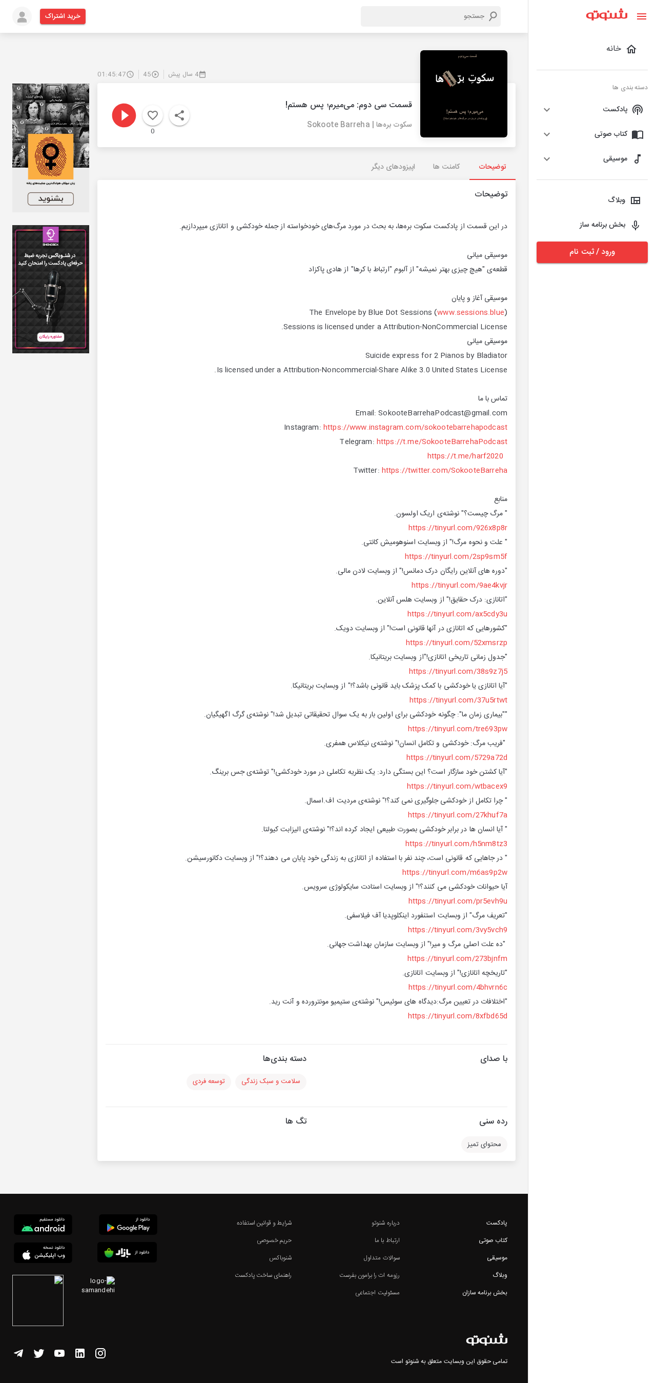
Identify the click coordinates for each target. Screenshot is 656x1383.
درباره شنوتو (385, 1223)
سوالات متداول (381, 1257)
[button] (592, 109)
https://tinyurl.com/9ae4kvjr (459, 585)
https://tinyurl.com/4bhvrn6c (457, 987)
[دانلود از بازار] (127, 1254)
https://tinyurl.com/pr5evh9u (457, 901)
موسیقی (497, 1257)
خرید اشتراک (62, 16)
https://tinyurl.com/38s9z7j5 (458, 672)
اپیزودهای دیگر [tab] (393, 167)
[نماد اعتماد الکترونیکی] (38, 1302)
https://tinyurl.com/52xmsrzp (456, 643)
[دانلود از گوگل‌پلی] (128, 1226)
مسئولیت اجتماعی (377, 1292)
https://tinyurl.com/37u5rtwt (458, 700)
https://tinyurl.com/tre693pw (457, 729)
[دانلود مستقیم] (43, 1226)
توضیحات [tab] (492, 167)
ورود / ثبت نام (591, 252)
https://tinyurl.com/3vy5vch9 (457, 930)
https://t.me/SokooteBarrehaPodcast (442, 442)
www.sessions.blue (470, 313)
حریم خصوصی (274, 1240)
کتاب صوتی (493, 1240)
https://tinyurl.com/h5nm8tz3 (456, 844)
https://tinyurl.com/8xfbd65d (457, 1016)
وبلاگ (500, 1275)
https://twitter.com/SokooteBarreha (444, 471)
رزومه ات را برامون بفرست (369, 1275)
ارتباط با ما (387, 1240)
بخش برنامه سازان (484, 1292)
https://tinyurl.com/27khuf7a (457, 815)
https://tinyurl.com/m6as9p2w (454, 873)
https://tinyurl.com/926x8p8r (457, 528)
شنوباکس (280, 1257)
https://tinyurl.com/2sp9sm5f (456, 557)
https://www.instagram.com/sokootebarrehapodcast (415, 428)
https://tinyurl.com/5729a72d (456, 758)
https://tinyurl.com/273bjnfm (457, 959)
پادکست (496, 1223)
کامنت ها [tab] (446, 167)
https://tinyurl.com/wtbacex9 (457, 786)
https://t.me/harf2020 (465, 456)
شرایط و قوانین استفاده (264, 1223)
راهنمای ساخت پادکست (263, 1275)
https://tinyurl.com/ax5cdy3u (457, 614)
